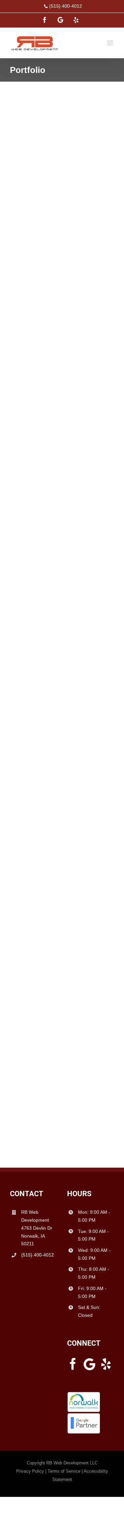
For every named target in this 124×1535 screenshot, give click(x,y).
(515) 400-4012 (65, 6)
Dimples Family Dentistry (53, 526)
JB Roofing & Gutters (46, 193)
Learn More (62, 225)
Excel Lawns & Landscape (54, 359)
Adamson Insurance (44, 1033)
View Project (62, 239)
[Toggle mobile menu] (110, 42)
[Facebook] (73, 1364)
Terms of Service (64, 1471)
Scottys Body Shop (42, 867)
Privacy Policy (30, 1471)
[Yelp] (106, 1364)
